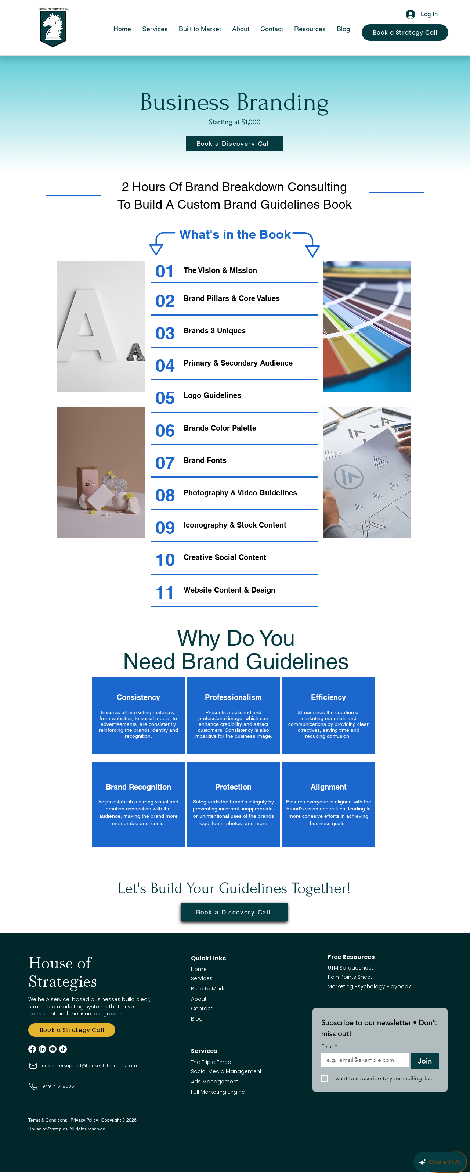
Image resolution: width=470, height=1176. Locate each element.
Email (329, 1046)
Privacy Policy (84, 1120)
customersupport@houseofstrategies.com (89, 1065)
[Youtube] (53, 1049)
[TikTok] (63, 1049)
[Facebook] (32, 1049)
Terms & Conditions (47, 1120)
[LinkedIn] (42, 1049)
